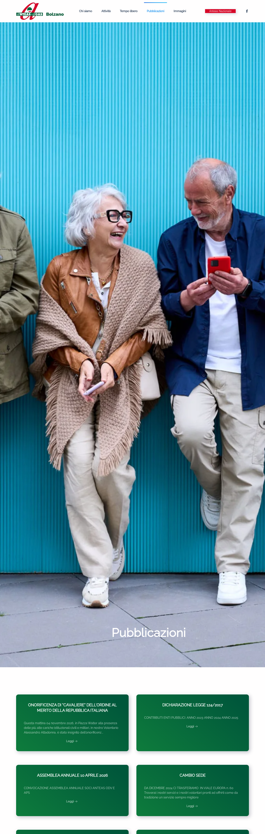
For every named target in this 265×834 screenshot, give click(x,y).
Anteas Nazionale (220, 11)
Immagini (180, 11)
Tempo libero (129, 11)
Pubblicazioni (155, 11)
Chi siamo (85, 11)
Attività (106, 11)
